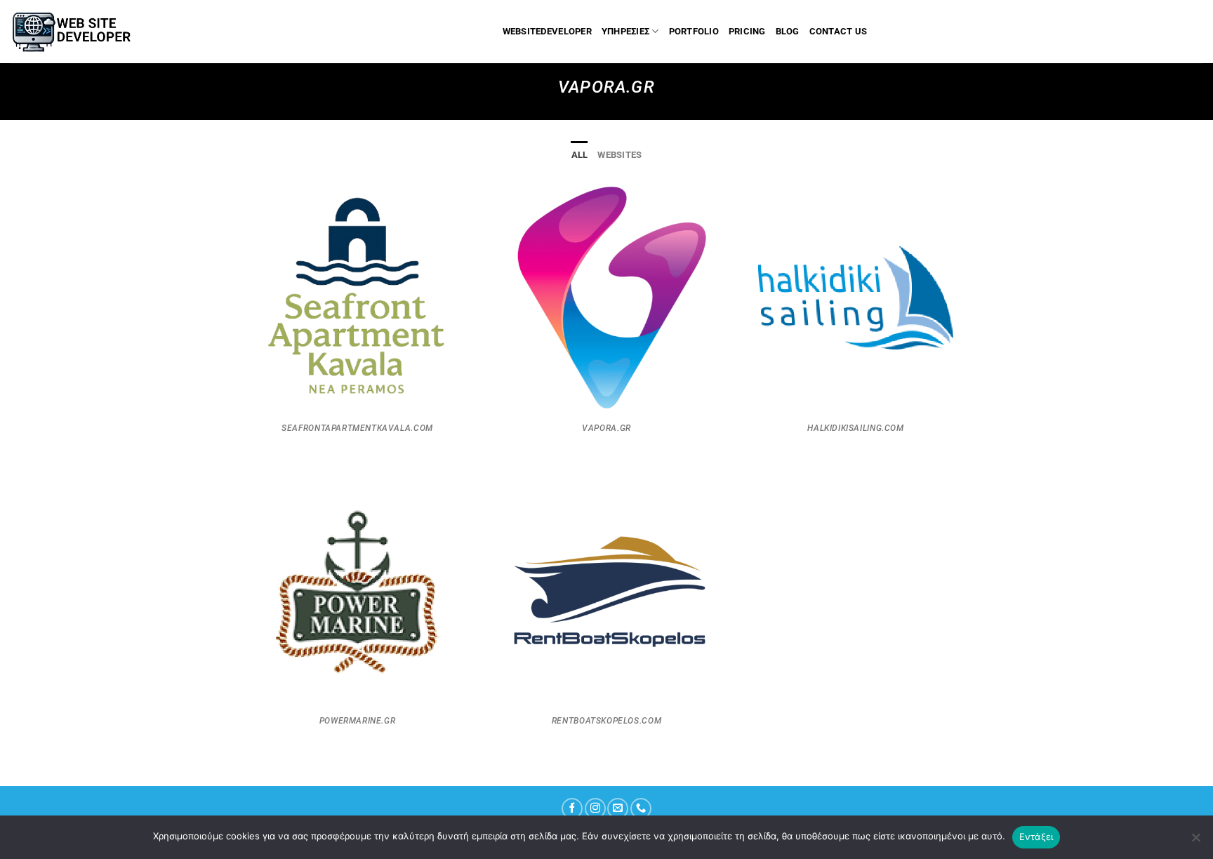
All (579, 154)
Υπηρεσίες (625, 31)
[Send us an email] (617, 808)
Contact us (838, 31)
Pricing (747, 31)
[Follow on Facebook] (572, 808)
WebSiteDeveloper (547, 31)
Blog (788, 31)
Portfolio (694, 31)
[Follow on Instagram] (595, 808)
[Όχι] (1195, 841)
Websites (619, 154)
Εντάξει (1036, 836)
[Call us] (640, 808)
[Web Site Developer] (78, 31)
